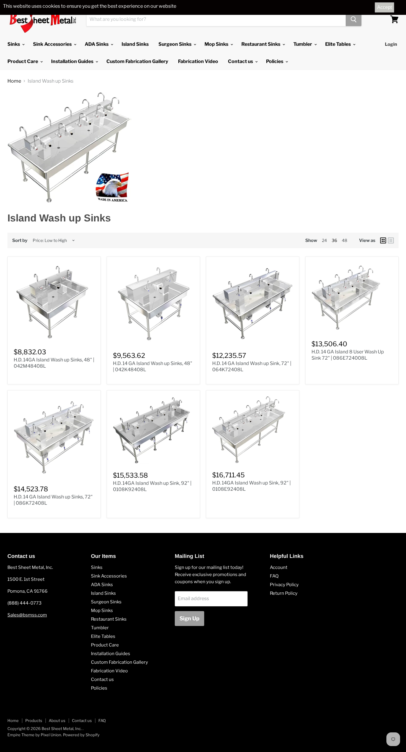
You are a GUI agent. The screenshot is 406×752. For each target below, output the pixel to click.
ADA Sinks (97, 44)
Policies (275, 61)
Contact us (241, 61)
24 (324, 240)
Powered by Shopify (81, 734)
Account (278, 567)
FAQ (274, 576)
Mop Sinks (216, 44)
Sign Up (189, 618)
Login (391, 44)
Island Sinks (135, 44)
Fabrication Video (198, 61)
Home (14, 81)
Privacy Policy (284, 584)
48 (344, 240)
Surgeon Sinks (175, 44)
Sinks (14, 44)
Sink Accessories (53, 44)
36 (334, 240)
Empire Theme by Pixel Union (34, 734)
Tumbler (303, 44)
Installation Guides (72, 61)
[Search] (353, 19)
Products (33, 720)
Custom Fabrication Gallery (137, 61)
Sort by (19, 240)
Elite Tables (338, 44)
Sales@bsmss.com (27, 615)
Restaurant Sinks (261, 44)
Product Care (23, 61)
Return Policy (284, 593)
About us (57, 720)
